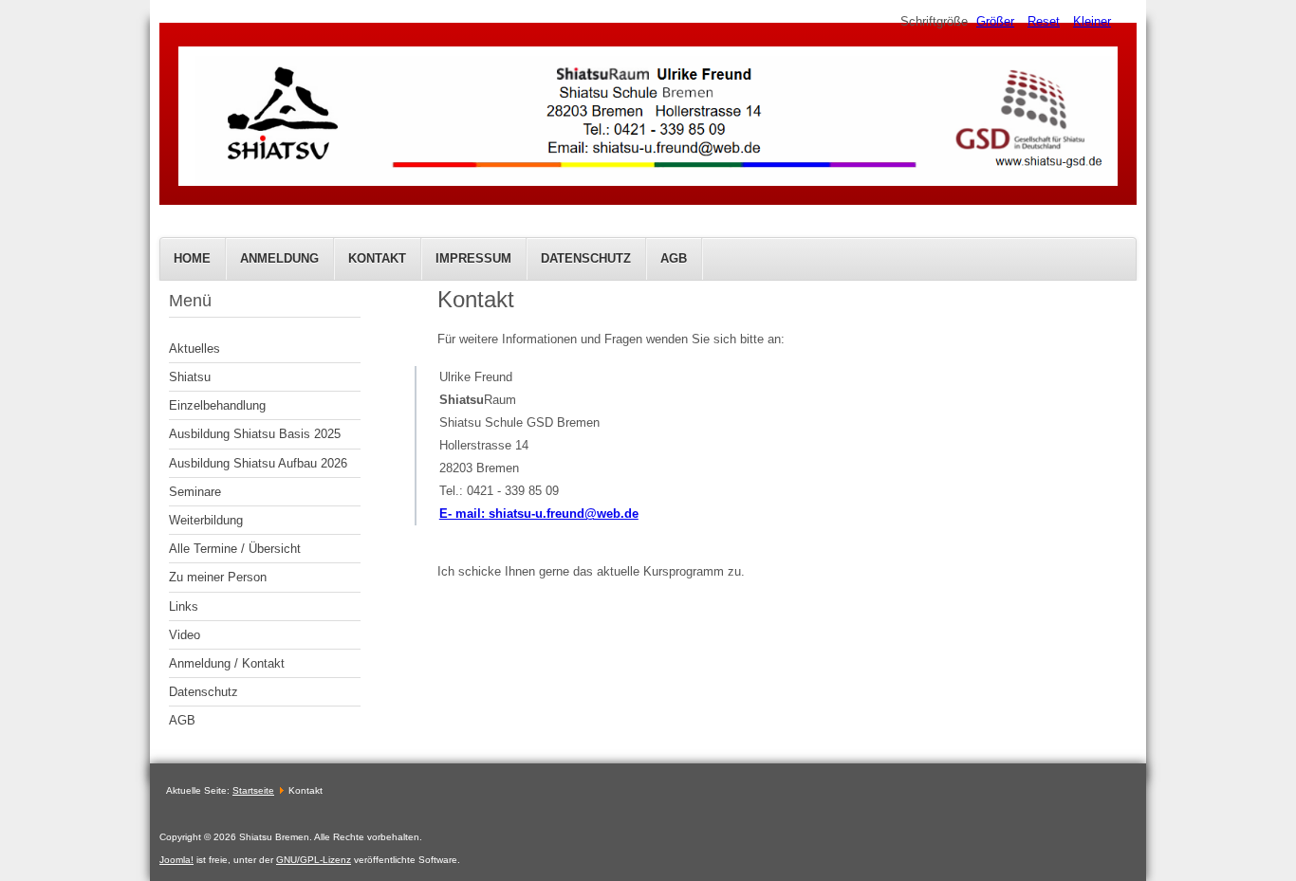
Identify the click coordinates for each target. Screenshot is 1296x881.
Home (192, 258)
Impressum (473, 258)
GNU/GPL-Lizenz (313, 859)
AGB (673, 258)
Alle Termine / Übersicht (235, 548)
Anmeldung (279, 258)
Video (184, 635)
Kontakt (377, 258)
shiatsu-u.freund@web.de (564, 513)
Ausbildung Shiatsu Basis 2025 (255, 434)
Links (183, 606)
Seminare (195, 492)
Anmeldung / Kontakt (227, 663)
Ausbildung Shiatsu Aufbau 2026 (258, 463)
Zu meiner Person (218, 577)
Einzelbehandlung (217, 405)
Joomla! (176, 859)
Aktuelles (194, 348)
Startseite (253, 790)
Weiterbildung (206, 520)
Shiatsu (190, 377)
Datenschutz (586, 258)
